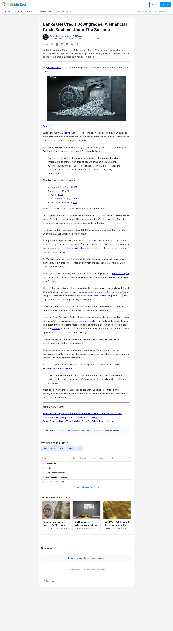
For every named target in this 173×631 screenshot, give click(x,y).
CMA (65, 191)
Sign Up (165, 4)
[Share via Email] (72, 44)
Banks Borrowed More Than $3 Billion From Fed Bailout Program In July (79, 421)
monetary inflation (88, 321)
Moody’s (66, 133)
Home (7, 11)
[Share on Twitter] (52, 44)
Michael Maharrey (61, 36)
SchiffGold (77, 36)
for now (56, 328)
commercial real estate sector (85, 248)
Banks (102, 288)
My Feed (18, 11)
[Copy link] (77, 44)
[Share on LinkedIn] (62, 44)
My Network (45, 11)
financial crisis (54, 67)
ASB (74, 187)
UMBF (73, 198)
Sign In (154, 4)
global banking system (60, 368)
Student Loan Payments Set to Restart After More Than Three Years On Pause (82, 413)
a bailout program (120, 273)
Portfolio (31, 11)
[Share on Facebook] (67, 44)
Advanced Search (64, 11)
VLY (75, 202)
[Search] (168, 11)
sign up (80, 558)
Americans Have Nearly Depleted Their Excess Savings (70, 417)
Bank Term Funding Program (101, 295)
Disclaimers (114, 430)
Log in (71, 558)
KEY (60, 195)
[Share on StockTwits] (57, 44)
